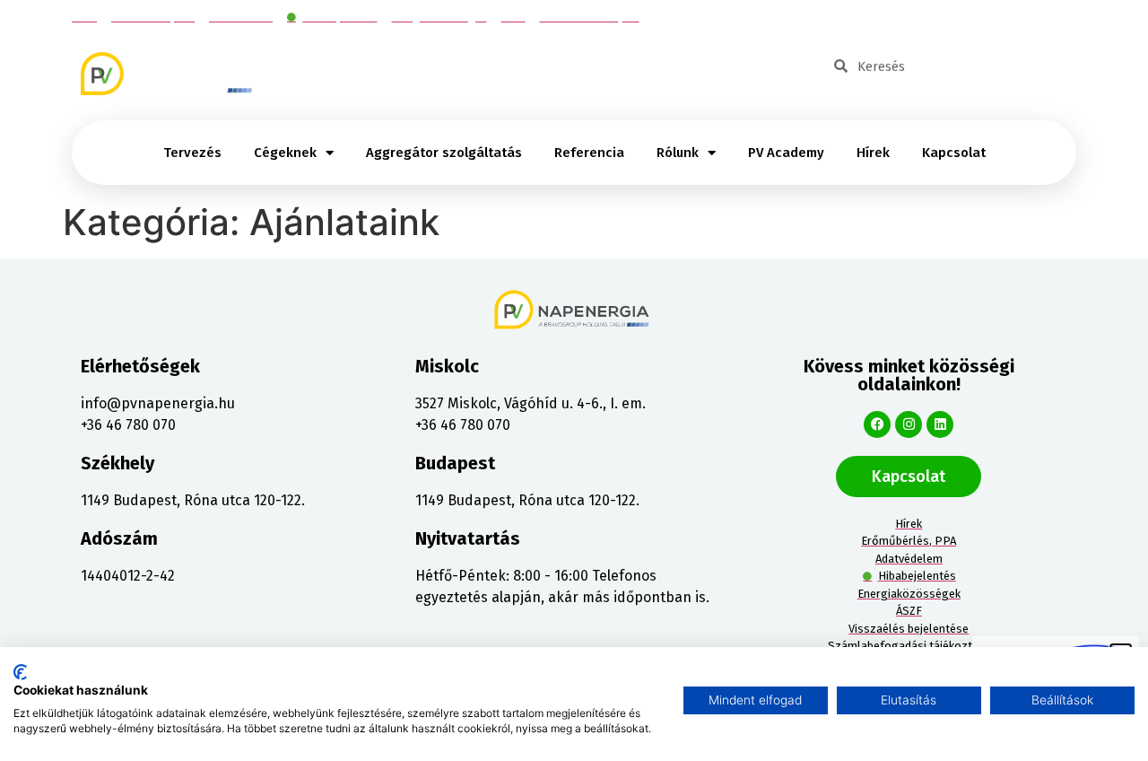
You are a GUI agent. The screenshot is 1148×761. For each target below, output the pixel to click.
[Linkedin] (939, 424)
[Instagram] (908, 424)
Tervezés (192, 152)
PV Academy (786, 152)
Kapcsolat (954, 152)
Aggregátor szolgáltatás (444, 152)
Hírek (873, 152)
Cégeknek (285, 152)
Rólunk (678, 152)
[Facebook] (877, 424)
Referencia (589, 152)
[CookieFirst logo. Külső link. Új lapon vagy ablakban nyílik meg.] (20, 672)
